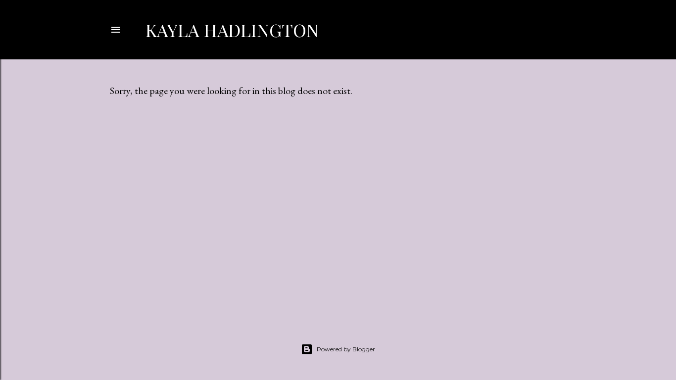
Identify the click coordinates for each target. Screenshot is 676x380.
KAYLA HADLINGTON (232, 30)
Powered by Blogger (346, 349)
